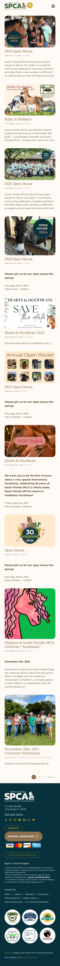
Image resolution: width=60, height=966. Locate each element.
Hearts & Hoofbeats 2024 (24, 332)
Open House (14, 550)
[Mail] (29, 820)
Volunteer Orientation (38, 757)
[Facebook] (6, 820)
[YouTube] (19, 820)
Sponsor (29, 894)
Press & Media (30, 898)
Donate (13, 828)
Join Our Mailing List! (22, 855)
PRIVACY (8, 953)
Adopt (8, 894)
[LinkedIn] (24, 820)
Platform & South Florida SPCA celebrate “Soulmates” (29, 644)
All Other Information (37, 902)
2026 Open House (19, 51)
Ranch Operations (13, 902)
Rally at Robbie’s (18, 119)
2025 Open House (19, 183)
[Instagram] (15, 820)
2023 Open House (19, 386)
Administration (12, 898)
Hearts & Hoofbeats (20, 460)
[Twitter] (10, 820)
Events (26, 55)
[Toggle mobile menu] (53, 6)
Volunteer (42, 894)
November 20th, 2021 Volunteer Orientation (22, 751)
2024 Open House (19, 259)
